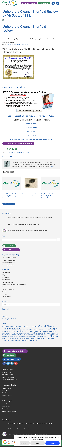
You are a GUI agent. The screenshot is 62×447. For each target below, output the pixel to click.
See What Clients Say (8, 289)
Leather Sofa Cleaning (8, 377)
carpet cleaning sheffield (45, 329)
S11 (8, 152)
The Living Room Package (9, 257)
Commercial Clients (7, 282)
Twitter (8, 363)
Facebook (4, 363)
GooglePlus (16, 363)
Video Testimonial (22, 340)
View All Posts (9, 203)
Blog (3, 275)
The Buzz (4, 294)
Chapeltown (45, 331)
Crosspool (37, 333)
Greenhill (4, 334)
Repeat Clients (35, 336)
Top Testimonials (6, 296)
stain (3, 338)
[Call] (53, 3)
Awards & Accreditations (9, 411)
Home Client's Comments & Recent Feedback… (14, 284)
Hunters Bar (29, 334)
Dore (46, 333)
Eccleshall (56, 333)
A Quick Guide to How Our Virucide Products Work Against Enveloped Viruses (28, 230)
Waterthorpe (32, 340)
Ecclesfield (51, 333)
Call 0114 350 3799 (13, 359)
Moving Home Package (8, 262)
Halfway (20, 334)
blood (15, 326)
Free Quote (10, 246)
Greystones (9, 334)
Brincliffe (24, 326)
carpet (27, 326)
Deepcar (42, 333)
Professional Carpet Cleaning (23, 336)
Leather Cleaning (7, 395)
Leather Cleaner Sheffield (49, 334)
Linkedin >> (53, 166)
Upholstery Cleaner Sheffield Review (19, 152)
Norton (57, 334)
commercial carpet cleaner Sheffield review (15, 333)
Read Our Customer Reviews (16, 351)
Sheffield (54, 336)
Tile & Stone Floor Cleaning (9, 379)
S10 (43, 336)
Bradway (18, 326)
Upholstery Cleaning (7, 374)
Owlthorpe (12, 336)
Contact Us (5, 404)
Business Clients (6, 277)
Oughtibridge (5, 336)
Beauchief (4, 326)
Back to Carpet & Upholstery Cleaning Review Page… (31, 116)
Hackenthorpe (15, 334)
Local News (5, 287)
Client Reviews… (6, 279)
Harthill (24, 334)
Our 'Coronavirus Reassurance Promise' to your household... (23, 224)
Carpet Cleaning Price (34, 329)
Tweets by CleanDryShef (9, 319)
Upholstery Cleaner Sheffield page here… (18, 44)
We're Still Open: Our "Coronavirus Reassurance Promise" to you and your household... (30, 217)
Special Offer (6, 408)
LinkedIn (12, 363)
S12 (49, 336)
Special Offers (6, 291)
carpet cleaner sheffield (34, 326)
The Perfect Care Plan (8, 265)
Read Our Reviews (12, 250)
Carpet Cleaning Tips (35, 331)
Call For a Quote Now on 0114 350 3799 (19, 143)
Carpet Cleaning (24, 329)
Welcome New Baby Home (9, 260)
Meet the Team (6, 406)
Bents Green (10, 326)
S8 (41, 336)
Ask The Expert (6, 272)
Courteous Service (29, 333)
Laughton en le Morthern (38, 334)
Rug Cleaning (6, 390)
